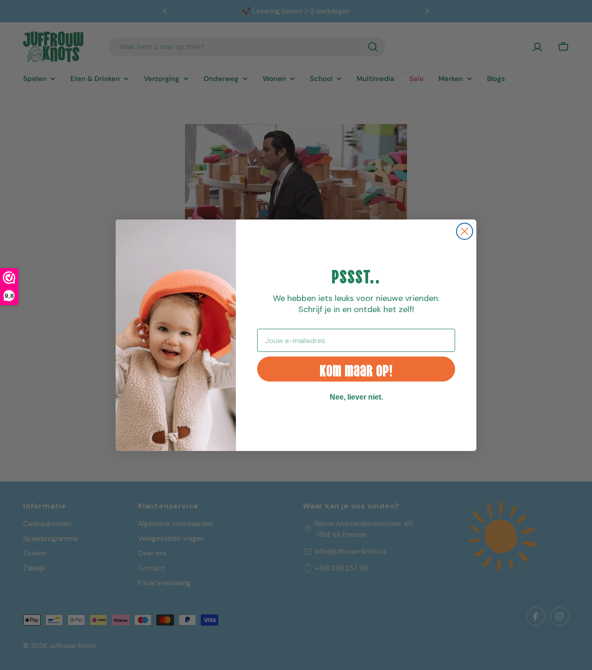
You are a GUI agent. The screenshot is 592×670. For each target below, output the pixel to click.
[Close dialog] (464, 231)
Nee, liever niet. (356, 397)
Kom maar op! (356, 369)
